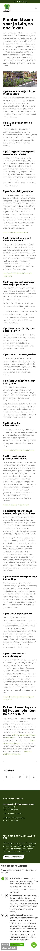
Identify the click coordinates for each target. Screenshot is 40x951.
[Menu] (36, 7)
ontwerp (15, 735)
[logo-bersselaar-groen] (16, 7)
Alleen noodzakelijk (9, 948)
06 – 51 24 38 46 (11, 821)
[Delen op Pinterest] (26, 777)
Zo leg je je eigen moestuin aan (16, 505)
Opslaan (5, 944)
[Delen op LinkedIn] (33, 777)
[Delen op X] (13, 777)
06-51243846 (21, 2)
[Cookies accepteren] (2, 878)
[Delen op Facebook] (6, 777)
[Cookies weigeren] (6, 878)
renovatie (9, 738)
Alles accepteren (17, 944)
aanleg (22, 735)
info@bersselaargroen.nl (15, 818)
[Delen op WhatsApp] (20, 777)
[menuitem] (36, 7)
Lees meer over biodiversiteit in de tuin (19, 450)
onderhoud (30, 735)
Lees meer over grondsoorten (15, 232)
